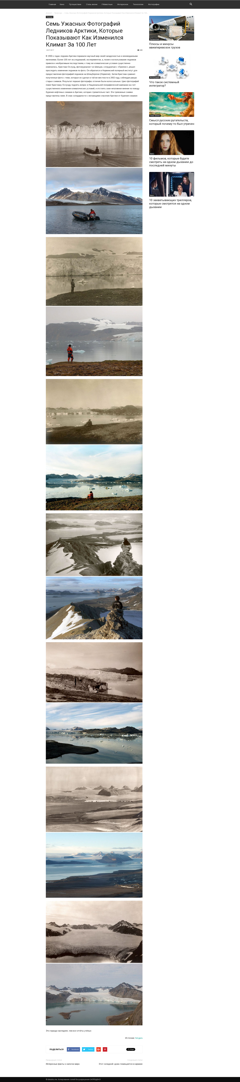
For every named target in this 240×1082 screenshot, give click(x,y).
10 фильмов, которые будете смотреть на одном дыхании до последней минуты (171, 162)
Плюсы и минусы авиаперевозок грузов (164, 45)
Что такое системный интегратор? (164, 83)
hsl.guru (138, 1038)
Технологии (138, 4)
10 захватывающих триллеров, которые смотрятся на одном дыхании (170, 203)
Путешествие (75, 4)
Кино (62, 4)
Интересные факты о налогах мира (62, 1064)
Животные (107, 4)
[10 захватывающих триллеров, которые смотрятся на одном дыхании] (171, 184)
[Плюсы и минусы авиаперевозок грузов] (171, 28)
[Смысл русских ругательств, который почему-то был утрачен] (171, 104)
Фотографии (153, 4)
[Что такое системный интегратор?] (171, 66)
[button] (191, 4)
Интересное (122, 4)
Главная (52, 4)
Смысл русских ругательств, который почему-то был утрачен (171, 122)
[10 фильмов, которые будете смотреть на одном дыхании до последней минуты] (171, 142)
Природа (58, 13)
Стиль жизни (91, 4)
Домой (49, 13)
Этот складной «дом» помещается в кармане (120, 1064)
